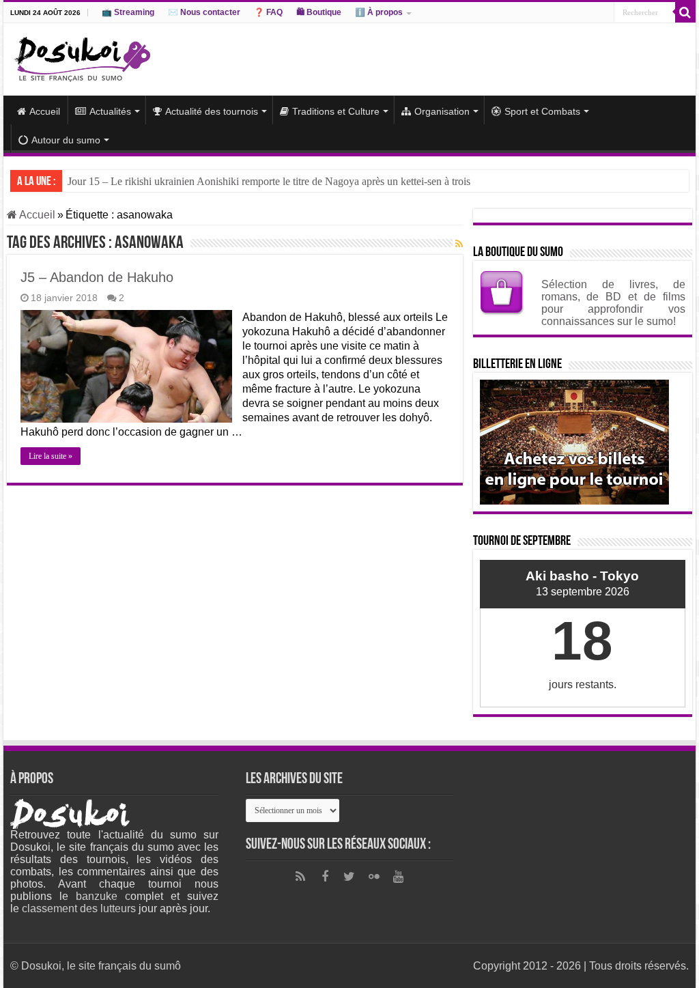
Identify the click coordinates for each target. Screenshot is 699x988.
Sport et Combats (542, 111)
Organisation (442, 111)
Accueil (44, 111)
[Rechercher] (685, 12)
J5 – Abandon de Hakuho (96, 277)
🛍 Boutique (318, 12)
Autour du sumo (65, 140)
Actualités (110, 111)
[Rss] (300, 877)
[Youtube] (399, 877)
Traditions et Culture (336, 111)
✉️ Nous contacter (204, 12)
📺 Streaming (128, 12)
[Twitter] (349, 877)
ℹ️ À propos (379, 12)
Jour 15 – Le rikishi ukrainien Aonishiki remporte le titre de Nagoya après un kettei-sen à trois (269, 181)
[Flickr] (374, 877)
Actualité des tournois (211, 111)
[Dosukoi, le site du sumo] (82, 56)
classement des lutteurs (79, 908)
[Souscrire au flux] (459, 243)
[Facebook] (325, 877)
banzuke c (103, 896)
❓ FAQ (268, 12)
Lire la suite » (50, 456)
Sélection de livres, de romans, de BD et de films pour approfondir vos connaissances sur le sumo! (613, 303)
